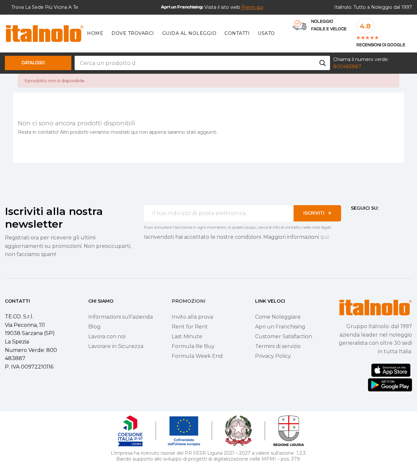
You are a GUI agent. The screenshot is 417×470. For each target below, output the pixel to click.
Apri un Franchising (280, 327)
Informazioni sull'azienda (120, 317)
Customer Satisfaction (283, 336)
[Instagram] (365, 220)
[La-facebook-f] (353, 220)
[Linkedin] (388, 220)
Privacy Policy (273, 356)
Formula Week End (197, 356)
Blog (94, 327)
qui (324, 237)
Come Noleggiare (278, 317)
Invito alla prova (192, 317)
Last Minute (187, 336)
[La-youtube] (377, 220)
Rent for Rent (190, 327)
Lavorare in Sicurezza (115, 346)
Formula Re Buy (193, 346)
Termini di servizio (278, 346)
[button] (252, 7)
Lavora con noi (106, 336)
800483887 (347, 66)
